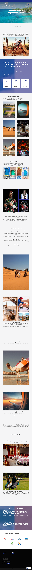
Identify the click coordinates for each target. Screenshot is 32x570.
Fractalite (14, 568)
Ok (8, 563)
